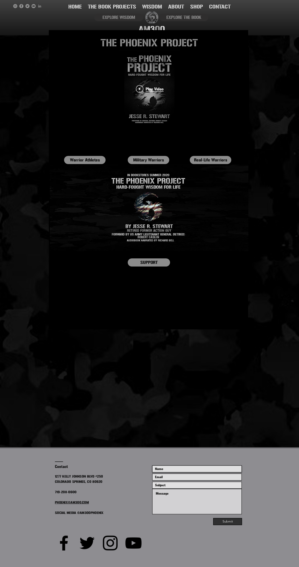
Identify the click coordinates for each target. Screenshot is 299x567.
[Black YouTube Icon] (133, 543)
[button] (112, 7)
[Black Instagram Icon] (110, 543)
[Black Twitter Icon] (87, 543)
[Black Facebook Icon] (64, 543)
